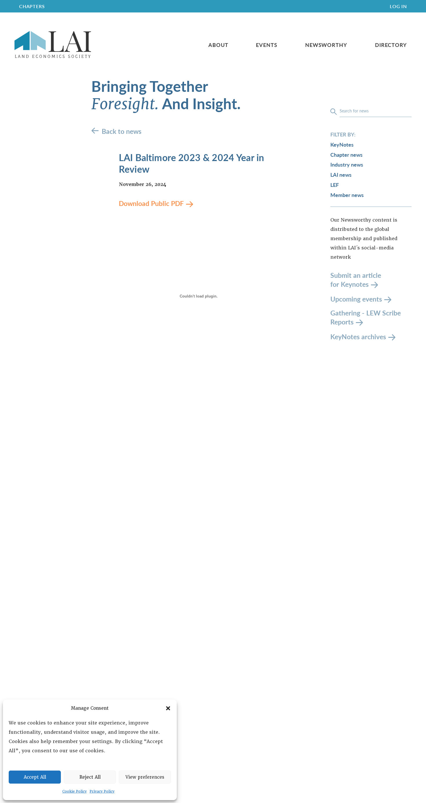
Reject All (90, 777)
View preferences (144, 777)
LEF (334, 184)
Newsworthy (326, 45)
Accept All (35, 777)
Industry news (346, 164)
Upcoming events (356, 298)
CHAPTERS (32, 6)
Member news (347, 194)
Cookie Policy (74, 791)
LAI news (341, 174)
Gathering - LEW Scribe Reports (365, 317)
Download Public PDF (151, 203)
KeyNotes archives (358, 336)
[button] (168, 708)
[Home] (52, 45)
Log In (398, 6)
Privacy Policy (102, 791)
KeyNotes (342, 144)
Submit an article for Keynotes (355, 279)
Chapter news (346, 154)
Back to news (121, 131)
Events (266, 45)
